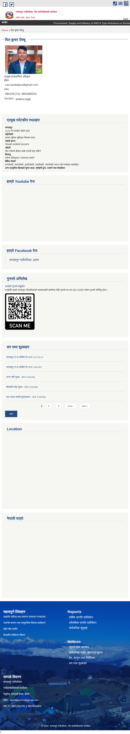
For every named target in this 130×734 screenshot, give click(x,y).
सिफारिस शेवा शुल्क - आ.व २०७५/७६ (22, 387)
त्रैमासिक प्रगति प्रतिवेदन (82, 622)
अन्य (11, 414)
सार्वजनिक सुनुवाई (78, 628)
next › (71, 406)
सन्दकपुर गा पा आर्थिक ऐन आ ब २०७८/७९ (24, 367)
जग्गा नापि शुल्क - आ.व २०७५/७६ (20, 377)
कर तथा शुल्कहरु (78, 663)
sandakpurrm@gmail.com (24, 700)
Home (5, 30)
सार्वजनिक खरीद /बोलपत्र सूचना (86, 652)
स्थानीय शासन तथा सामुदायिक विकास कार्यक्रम (24, 622)
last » (85, 406)
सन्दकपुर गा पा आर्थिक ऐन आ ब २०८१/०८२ (24, 357)
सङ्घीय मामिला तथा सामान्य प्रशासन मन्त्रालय (24, 616)
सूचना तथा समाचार (79, 647)
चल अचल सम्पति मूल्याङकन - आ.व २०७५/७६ (26, 397)
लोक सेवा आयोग (10, 628)
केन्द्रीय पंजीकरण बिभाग (14, 634)
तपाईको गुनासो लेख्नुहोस (15, 286)
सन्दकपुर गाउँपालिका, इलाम (24, 260)
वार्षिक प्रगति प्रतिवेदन (81, 617)
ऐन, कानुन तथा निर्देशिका (82, 657)
